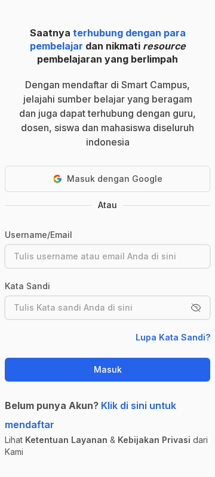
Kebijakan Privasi (154, 440)
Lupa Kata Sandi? (173, 337)
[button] (196, 307)
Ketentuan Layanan (66, 440)
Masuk (108, 369)
